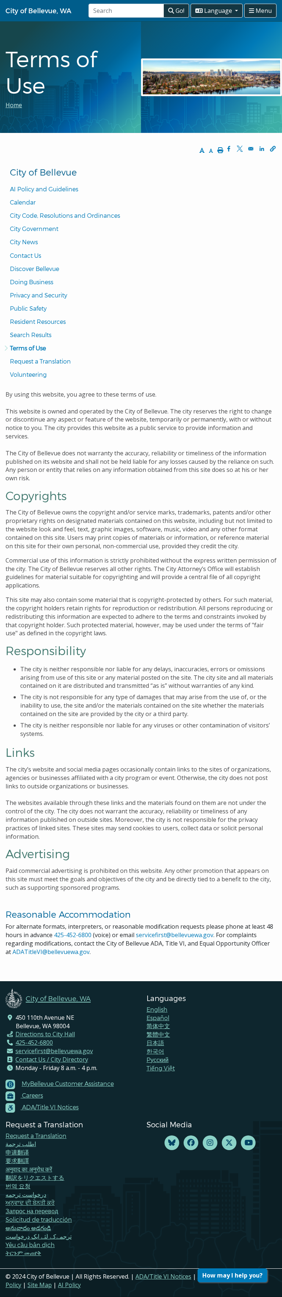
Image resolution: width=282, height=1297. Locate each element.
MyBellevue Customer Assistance (68, 1083)
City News (24, 241)
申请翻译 (17, 1152)
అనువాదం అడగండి (28, 1227)
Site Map (40, 1285)
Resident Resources (38, 321)
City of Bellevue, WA (38, 10)
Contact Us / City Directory (51, 1059)
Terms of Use (28, 347)
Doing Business (31, 281)
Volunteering (28, 374)
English (157, 1009)
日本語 (155, 1042)
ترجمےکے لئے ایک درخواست (39, 1236)
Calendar (23, 202)
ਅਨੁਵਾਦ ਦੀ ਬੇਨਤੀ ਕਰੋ (30, 1202)
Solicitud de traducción (39, 1219)
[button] (273, 149)
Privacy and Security (38, 295)
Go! (179, 11)
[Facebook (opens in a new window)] (191, 1142)
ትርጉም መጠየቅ (23, 1252)
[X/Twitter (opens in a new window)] (229, 1142)
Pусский (158, 1059)
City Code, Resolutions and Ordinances (65, 215)
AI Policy (69, 1285)
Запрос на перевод (32, 1210)
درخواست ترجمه (26, 1194)
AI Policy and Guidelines (44, 188)
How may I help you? (232, 1275)
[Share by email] (251, 149)
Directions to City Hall (45, 1034)
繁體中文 (158, 1034)
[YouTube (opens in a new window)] (248, 1142)
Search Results (30, 334)
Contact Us (25, 255)
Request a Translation (40, 361)
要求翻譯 (17, 1160)
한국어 (155, 1051)
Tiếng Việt (161, 1068)
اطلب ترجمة (21, 1143)
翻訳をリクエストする (35, 1177)
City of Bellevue (43, 172)
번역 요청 (18, 1185)
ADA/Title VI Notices (163, 1276)
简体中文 (158, 1025)
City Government (34, 228)
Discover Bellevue (34, 268)
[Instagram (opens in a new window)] (210, 1142)
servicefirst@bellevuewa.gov (174, 935)
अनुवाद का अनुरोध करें (29, 1169)
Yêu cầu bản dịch (30, 1244)
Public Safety (28, 308)
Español (158, 1017)
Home (14, 105)
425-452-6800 (72, 935)
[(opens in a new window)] (171, 1142)
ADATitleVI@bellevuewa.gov (51, 952)
